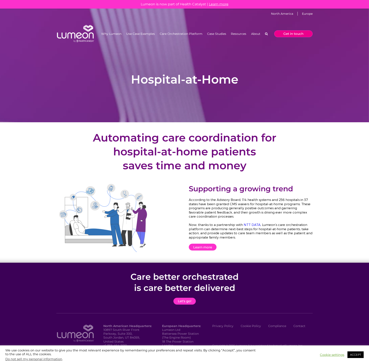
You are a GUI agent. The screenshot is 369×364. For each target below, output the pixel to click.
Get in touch (293, 34)
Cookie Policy (251, 326)
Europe (307, 14)
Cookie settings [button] (332, 355)
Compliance (277, 326)
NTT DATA (252, 225)
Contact (299, 326)
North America (282, 14)
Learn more (218, 4)
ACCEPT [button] (355, 354)
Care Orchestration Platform (181, 34)
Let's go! (184, 301)
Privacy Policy (222, 326)
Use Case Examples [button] (140, 34)
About (255, 34)
